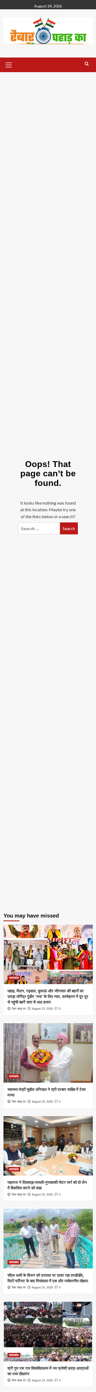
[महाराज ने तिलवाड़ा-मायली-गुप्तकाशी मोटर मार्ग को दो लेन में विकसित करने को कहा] (48, 1146)
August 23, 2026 (42, 1008)
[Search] (86, 64)
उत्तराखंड (14, 977)
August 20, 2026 (42, 1194)
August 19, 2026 (42, 1380)
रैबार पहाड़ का (19, 1008)
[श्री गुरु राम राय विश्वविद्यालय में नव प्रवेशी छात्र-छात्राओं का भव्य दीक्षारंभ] (48, 1331)
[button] (8, 64)
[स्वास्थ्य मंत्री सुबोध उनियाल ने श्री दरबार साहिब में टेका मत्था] (48, 1053)
